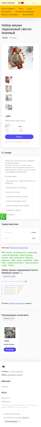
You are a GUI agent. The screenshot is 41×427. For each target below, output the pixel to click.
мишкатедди (27, 260)
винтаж (11, 265)
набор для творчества (10, 255)
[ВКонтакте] (3, 366)
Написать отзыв (9, 276)
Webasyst (25, 417)
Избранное (6, 401)
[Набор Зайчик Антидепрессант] (10, 332)
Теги (20, 8)
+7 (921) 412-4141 (16, 371)
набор (13, 260)
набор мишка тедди (16, 257)
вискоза (9, 252)
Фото (4, 392)
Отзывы (13, 37)
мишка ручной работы (15, 262)
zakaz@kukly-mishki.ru (14, 375)
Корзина (5, 386)
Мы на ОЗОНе (28, 14)
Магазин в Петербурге (10, 14)
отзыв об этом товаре (17, 303)
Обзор (5, 37)
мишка (19, 260)
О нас (30, 8)
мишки (4, 265)
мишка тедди (32, 252)
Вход (34, 3)
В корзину (10, 349)
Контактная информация (25, 11)
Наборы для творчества (19, 247)
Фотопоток (5, 398)
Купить (19, 137)
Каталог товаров (8, 8)
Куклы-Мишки (15, 414)
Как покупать (6, 11)
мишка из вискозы (31, 262)
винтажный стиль (19, 252)
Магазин (6, 381)
